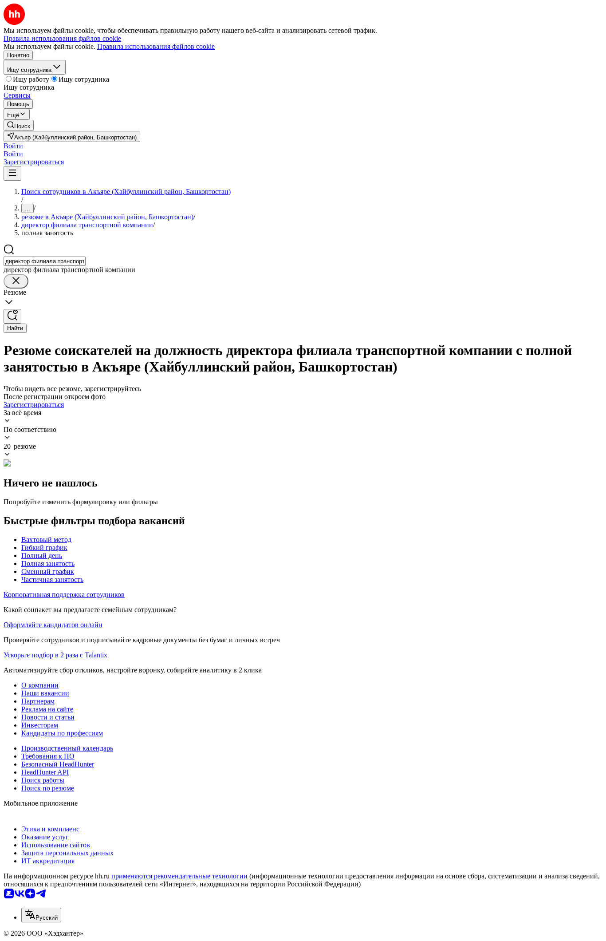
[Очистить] (16, 281)
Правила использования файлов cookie (156, 46)
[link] (19, 125)
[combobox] (45, 261)
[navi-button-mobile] (12, 173)
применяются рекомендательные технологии (179, 876)
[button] (13, 146)
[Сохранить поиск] (12, 316)
